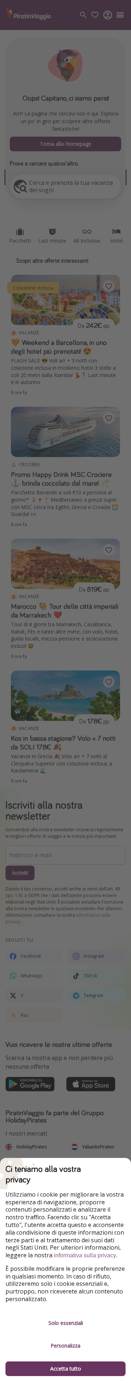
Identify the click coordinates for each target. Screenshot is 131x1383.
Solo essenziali (65, 1322)
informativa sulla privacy (85, 1255)
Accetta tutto (65, 1368)
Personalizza (65, 1345)
